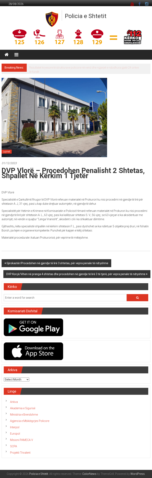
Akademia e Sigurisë (22, 408)
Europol (15, 433)
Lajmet (6, 151)
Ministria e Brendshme (24, 414)
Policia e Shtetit (85, 15)
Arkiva (14, 401)
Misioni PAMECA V (21, 440)
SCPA (13, 446)
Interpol (14, 427)
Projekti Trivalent (20, 452)
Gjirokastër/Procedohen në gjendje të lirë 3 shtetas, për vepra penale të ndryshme (57, 263)
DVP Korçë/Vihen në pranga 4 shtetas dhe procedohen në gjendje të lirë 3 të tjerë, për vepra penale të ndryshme (75, 274)
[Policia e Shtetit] (6, 55)
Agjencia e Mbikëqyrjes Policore (29, 421)
